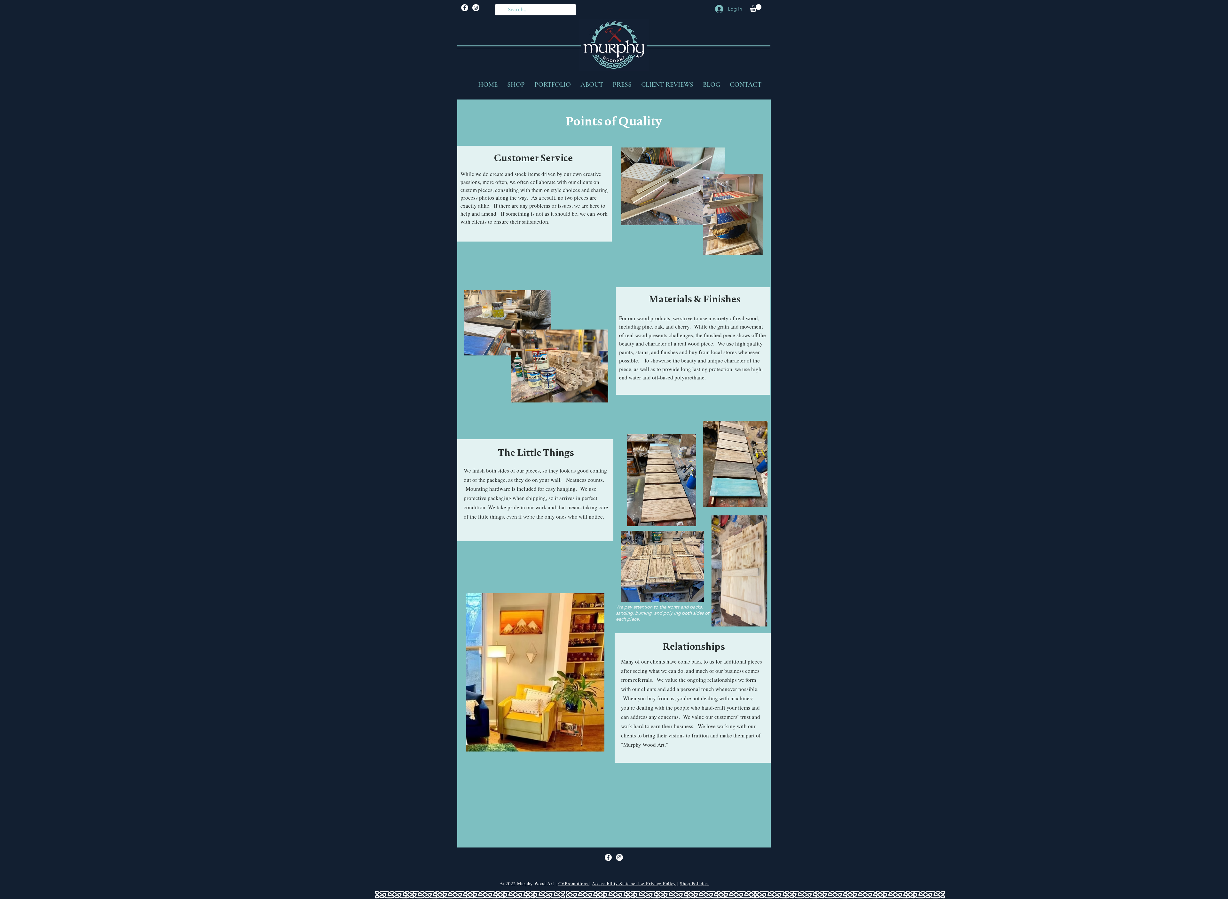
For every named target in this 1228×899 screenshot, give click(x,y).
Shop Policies (694, 883)
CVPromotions (573, 883)
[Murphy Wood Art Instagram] (475, 7)
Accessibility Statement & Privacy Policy (634, 883)
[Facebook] (464, 7)
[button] (755, 8)
